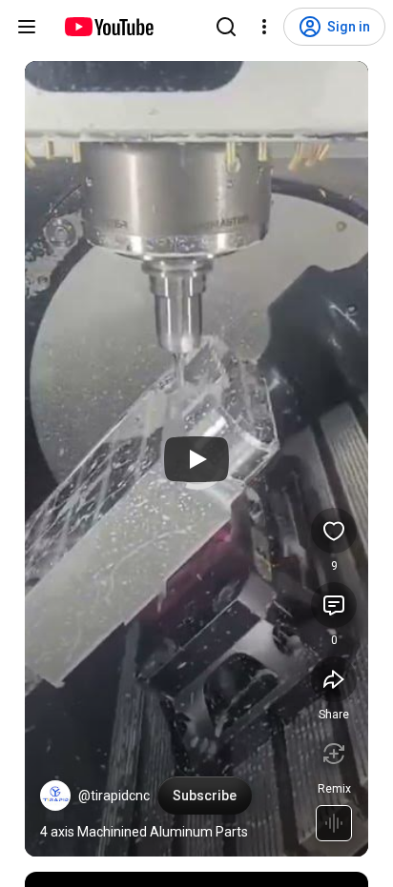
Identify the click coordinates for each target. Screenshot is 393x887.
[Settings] (264, 26)
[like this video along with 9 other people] (334, 531)
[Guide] (26, 26)
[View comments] (334, 605)
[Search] (226, 26)
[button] (55, 795)
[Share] (334, 679)
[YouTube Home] (108, 26)
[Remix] (334, 753)
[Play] (196, 459)
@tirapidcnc (114, 795)
